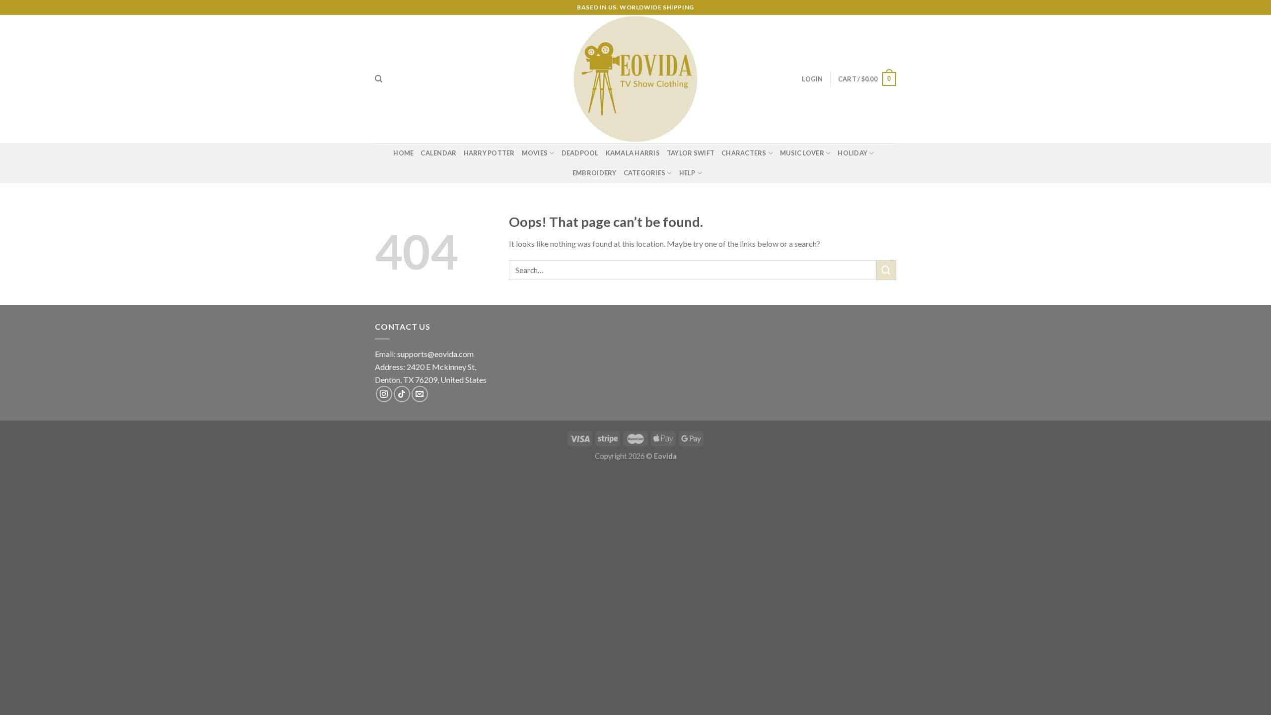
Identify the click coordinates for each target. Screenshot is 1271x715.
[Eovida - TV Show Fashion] (635, 79)
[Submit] (886, 270)
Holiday (852, 153)
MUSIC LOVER (802, 153)
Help (687, 173)
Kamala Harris (633, 153)
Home (403, 153)
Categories (645, 173)
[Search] (378, 79)
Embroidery (594, 173)
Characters (744, 153)
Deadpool (580, 153)
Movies (535, 153)
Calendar (438, 153)
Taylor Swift (690, 153)
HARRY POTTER (489, 153)
